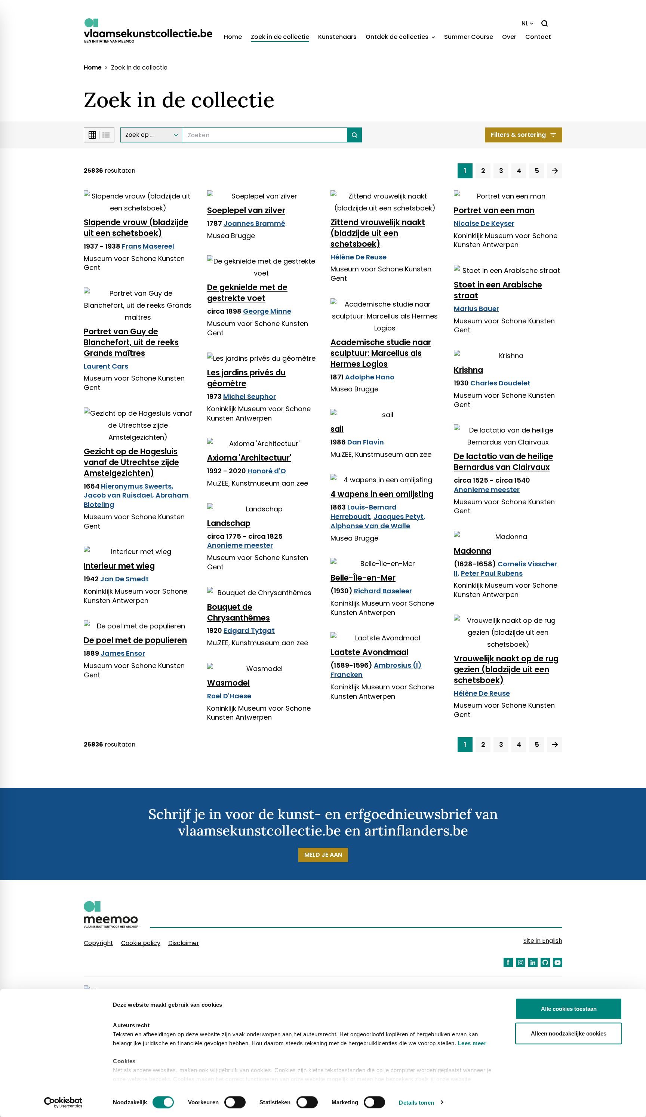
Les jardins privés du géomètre (246, 378)
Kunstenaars (337, 37)
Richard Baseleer (383, 591)
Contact (538, 37)
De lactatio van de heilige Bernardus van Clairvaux (503, 462)
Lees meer (472, 1043)
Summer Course (468, 37)
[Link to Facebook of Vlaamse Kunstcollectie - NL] (508, 962)
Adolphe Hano (369, 377)
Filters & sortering (518, 134)
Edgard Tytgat (249, 630)
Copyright (98, 943)
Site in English (542, 940)
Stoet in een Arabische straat (498, 290)
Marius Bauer (476, 308)
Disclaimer (183, 943)
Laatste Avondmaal (369, 652)
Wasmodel (228, 682)
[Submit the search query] (354, 134)
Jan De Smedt (124, 579)
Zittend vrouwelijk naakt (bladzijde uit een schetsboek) (377, 233)
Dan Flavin (365, 442)
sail (337, 429)
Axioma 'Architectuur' (249, 457)
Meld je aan (323, 854)
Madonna (472, 550)
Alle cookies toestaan (569, 1009)
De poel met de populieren (135, 640)
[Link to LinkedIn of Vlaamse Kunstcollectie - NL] (533, 962)
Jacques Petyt (398, 516)
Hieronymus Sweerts (136, 486)
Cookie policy (140, 943)
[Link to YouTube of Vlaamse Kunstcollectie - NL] (557, 962)
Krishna (468, 369)
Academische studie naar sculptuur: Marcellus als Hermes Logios (380, 353)
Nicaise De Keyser (484, 223)
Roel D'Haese (229, 696)
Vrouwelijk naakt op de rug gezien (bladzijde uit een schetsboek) (506, 669)
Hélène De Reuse (358, 257)
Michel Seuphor (249, 396)
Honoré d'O (266, 471)
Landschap (228, 523)
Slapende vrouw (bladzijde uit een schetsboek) (136, 228)
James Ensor (123, 653)
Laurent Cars (106, 366)
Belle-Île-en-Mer (363, 577)
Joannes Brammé (254, 223)
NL (525, 23)
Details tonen (416, 1102)
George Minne (267, 311)
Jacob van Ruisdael (118, 495)
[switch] (235, 1102)
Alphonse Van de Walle (370, 525)
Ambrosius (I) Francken (376, 670)
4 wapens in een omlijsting (382, 494)
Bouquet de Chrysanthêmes (238, 612)
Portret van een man (494, 210)
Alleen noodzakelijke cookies (568, 1033)
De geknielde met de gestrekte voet (247, 293)
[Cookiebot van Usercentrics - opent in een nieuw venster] (63, 1102)
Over (509, 37)
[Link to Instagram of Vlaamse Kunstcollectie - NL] (520, 962)
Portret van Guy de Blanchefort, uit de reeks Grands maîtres (131, 342)
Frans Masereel (148, 246)
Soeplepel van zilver (246, 210)
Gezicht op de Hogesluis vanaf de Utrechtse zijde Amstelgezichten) (131, 462)
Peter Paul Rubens (492, 573)
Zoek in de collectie (280, 37)
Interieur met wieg (119, 565)
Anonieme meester (487, 489)
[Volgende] (554, 170)
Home (233, 37)
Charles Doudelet (500, 383)
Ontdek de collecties (398, 37)
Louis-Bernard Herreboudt (363, 511)
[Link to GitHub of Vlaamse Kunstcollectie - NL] (545, 962)
